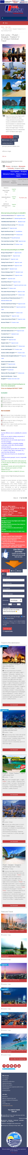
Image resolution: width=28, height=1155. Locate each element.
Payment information (7, 1083)
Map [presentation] (16, 137)
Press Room (5, 1096)
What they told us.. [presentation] (8, 143)
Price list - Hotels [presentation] (7, 137)
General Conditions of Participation (10, 1100)
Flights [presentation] (15, 140)
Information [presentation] (6, 140)
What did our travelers (7, 1085)
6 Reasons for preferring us (8, 1081)
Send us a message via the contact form (11, 1123)
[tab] (7, 137)
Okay (12, 1152)
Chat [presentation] (13, 571)
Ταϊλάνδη (11, 168)
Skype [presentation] (19, 571)
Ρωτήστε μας (23, 197)
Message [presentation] (6, 571)
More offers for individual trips (18, 1059)
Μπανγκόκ (22, 166)
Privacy (3, 1102)
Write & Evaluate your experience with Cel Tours (12, 1087)
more (15, 1152)
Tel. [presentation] (4, 574)
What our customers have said (9, 1098)
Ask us (4, 156)
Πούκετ (8, 166)
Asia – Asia (7, 27)
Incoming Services (6, 1090)
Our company (5, 1078)
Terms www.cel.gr (6, 1103)
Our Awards (5, 1079)
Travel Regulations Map (7, 1105)
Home (2, 27)
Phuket (19, 506)
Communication (5, 1088)
